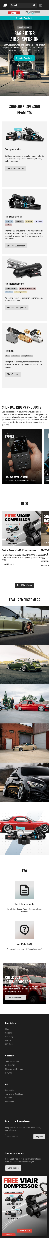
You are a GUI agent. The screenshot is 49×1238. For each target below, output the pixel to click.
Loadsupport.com (15, 997)
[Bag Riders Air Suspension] (5, 5)
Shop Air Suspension (16, 246)
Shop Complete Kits (15, 168)
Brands (8, 1040)
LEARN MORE (24, 1231)
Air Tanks (8, 292)
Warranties (9, 1102)
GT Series (19, 221)
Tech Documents (12, 1061)
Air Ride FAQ (10, 1065)
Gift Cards (9, 1044)
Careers (8, 1033)
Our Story (9, 1037)
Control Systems (11, 288)
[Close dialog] (44, 1179)
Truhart (8, 224)
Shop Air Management (16, 308)
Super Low (9, 221)
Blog (7, 1029)
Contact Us (9, 1090)
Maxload (29, 221)
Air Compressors (21, 292)
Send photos (13, 1168)
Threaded (15, 356)
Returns (8, 1073)
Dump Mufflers (26, 356)
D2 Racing (39, 221)
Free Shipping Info (25, 14)
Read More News (24, 585)
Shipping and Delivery (14, 1069)
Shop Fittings (12, 374)
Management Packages (27, 288)
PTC (7, 356)
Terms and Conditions (14, 1094)
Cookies (8, 1098)
